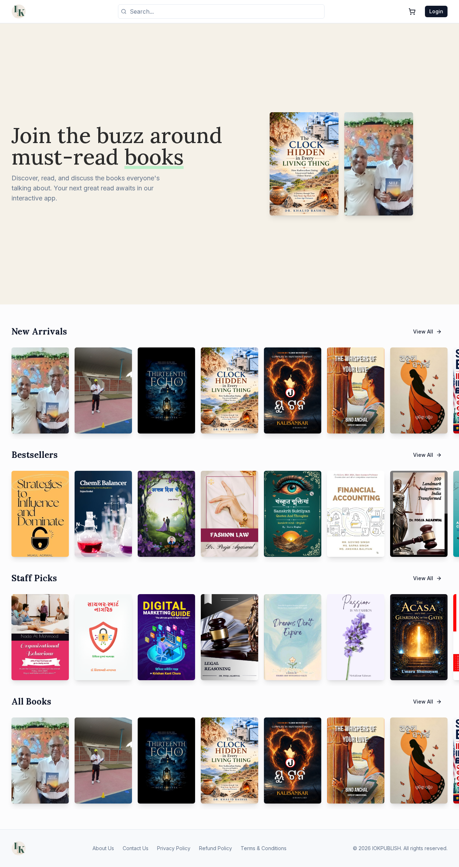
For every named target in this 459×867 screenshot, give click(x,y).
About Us (103, 848)
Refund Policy (215, 848)
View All (423, 331)
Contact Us (135, 848)
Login (436, 11)
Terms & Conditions (264, 848)
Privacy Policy (173, 848)
